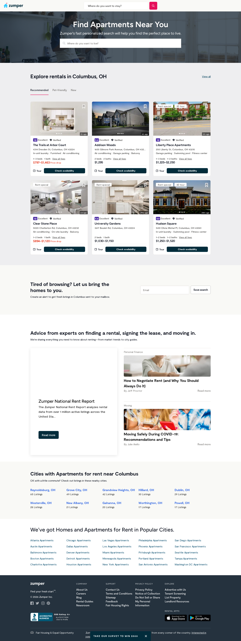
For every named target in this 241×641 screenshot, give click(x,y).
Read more (48, 435)
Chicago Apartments (78, 540)
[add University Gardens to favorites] (145, 185)
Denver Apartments (77, 552)
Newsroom (82, 605)
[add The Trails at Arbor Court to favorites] (83, 106)
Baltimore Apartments (43, 552)
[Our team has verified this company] (50, 139)
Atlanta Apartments (42, 540)
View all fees (58, 158)
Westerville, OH (41, 503)
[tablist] (120, 90)
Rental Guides (84, 601)
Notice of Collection (147, 593)
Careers (81, 593)
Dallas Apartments (77, 546)
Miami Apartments (113, 552)
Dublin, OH (182, 490)
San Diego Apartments (188, 540)
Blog (79, 597)
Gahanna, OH (111, 503)
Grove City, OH (76, 490)
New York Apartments (115, 564)
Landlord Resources (177, 601)
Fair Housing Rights (117, 605)
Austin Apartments (41, 546)
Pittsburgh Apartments (152, 552)
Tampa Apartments (186, 558)
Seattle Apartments (186, 552)
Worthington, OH (150, 503)
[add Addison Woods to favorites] (145, 106)
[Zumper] (14, 5)
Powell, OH (182, 503)
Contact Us (113, 589)
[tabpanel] (120, 176)
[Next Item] (83, 119)
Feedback (112, 601)
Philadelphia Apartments (153, 540)
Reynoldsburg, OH (42, 490)
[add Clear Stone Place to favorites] (83, 185)
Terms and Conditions (119, 593)
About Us (82, 589)
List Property (173, 597)
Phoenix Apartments (151, 546)
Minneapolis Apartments (116, 558)
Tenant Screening (175, 593)
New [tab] (73, 90)
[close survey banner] (146, 636)
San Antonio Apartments (153, 564)
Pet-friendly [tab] (59, 90)
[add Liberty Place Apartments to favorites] (206, 106)
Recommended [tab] (39, 90)
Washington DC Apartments (191, 564)
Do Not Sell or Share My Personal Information (147, 601)
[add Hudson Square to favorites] (206, 185)
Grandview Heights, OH (118, 490)
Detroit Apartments (78, 558)
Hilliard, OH (146, 490)
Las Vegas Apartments (115, 540)
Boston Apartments (42, 558)
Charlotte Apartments (43, 564)
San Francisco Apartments (190, 546)
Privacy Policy (143, 589)
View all (206, 76)
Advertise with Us (175, 589)
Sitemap (111, 597)
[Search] (153, 6)
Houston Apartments (78, 564)
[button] (177, 618)
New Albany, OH (77, 503)
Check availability (64, 170)
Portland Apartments (151, 558)
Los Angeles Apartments (116, 546)
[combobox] (116, 6)
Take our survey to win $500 (115, 636)
